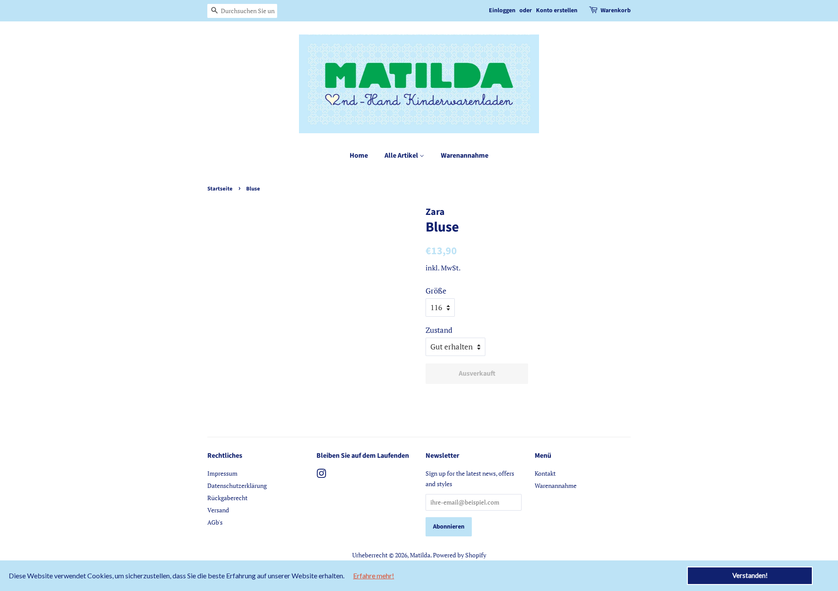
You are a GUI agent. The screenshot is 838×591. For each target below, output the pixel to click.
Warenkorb (616, 10)
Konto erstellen (556, 10)
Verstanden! (750, 575)
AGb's (215, 522)
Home (359, 155)
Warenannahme (464, 155)
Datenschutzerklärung (237, 485)
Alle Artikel (402, 155)
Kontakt (545, 473)
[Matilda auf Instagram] (321, 475)
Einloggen (502, 10)
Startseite (220, 189)
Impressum (222, 473)
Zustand (439, 330)
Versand (218, 510)
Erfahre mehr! (373, 575)
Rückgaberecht (227, 498)
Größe (436, 291)
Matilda (420, 555)
